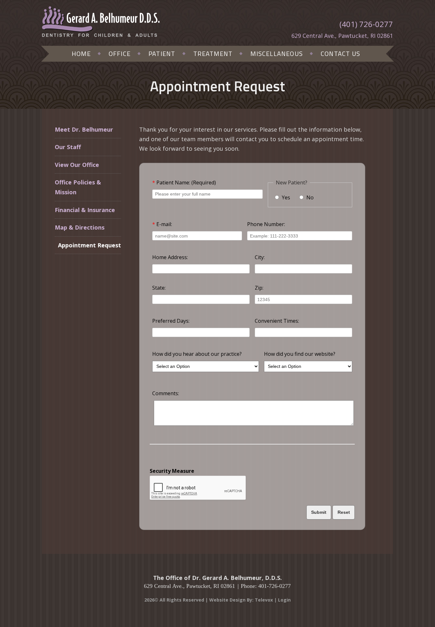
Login (284, 600)
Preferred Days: (170, 320)
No (309, 197)
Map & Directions (79, 227)
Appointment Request (89, 245)
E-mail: (162, 224)
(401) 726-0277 (366, 24)
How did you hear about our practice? (197, 353)
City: (260, 257)
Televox (264, 600)
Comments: (165, 393)
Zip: (259, 287)
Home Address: (170, 257)
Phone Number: (266, 224)
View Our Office (77, 165)
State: (159, 287)
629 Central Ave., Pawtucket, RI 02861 (342, 35)
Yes (285, 197)
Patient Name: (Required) (184, 182)
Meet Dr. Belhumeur (84, 129)
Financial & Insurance (85, 210)
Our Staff (68, 147)
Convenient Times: (277, 320)
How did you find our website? (299, 353)
